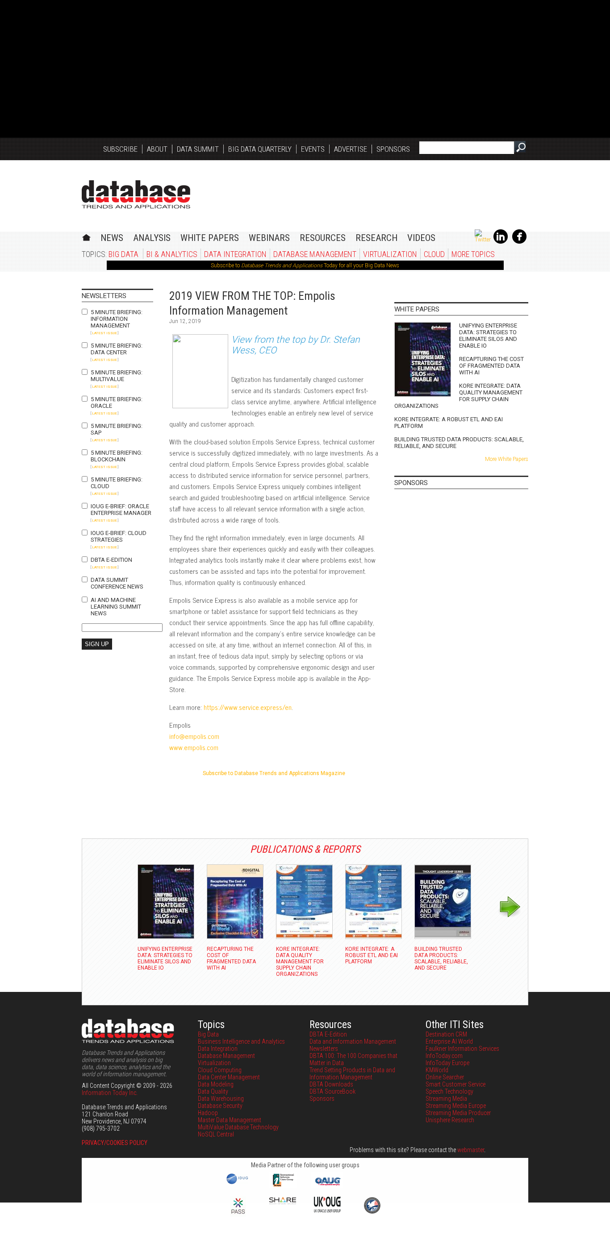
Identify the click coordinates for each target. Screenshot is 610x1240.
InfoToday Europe (447, 1062)
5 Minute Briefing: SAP (116, 429)
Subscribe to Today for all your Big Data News (305, 265)
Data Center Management (229, 1077)
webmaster (470, 1149)
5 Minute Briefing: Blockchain (116, 456)
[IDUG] (238, 1183)
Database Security (220, 1105)
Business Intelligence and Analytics (241, 1041)
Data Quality (213, 1091)
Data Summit (198, 149)
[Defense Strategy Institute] (372, 1212)
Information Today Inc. (110, 1092)
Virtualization (390, 254)
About (157, 149)
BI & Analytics (171, 254)
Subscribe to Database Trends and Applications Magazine (274, 773)
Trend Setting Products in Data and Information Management (352, 1073)
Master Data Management (229, 1120)
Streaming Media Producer (458, 1112)
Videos (421, 237)
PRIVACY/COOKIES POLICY (114, 1142)
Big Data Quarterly (260, 149)
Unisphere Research (450, 1120)
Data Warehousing (221, 1098)
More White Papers (506, 459)
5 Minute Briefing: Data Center (116, 349)
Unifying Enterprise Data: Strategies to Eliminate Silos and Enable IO (488, 335)
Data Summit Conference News (117, 583)
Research (376, 237)
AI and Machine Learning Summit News (116, 607)
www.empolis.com (193, 747)
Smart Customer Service (455, 1084)
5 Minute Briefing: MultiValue (116, 375)
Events (313, 149)
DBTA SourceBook (332, 1091)
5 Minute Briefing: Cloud (116, 482)
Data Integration (235, 254)
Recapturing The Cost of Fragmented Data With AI (491, 366)
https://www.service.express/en (248, 707)
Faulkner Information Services (462, 1048)
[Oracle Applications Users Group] (327, 1185)
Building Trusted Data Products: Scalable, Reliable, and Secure (459, 442)
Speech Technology (449, 1091)
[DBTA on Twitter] (483, 239)
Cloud (434, 254)
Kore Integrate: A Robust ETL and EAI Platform (448, 422)
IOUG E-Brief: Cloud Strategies (118, 536)
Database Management (314, 254)
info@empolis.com (194, 736)
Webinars (269, 237)
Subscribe (120, 149)
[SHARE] (282, 1202)
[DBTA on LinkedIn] (500, 242)
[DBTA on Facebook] (519, 242)
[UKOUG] (327, 1210)
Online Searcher (445, 1077)
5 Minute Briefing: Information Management (116, 319)
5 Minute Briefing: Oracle (116, 402)
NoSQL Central (216, 1134)
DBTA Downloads (331, 1084)
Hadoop (208, 1112)
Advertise (350, 149)
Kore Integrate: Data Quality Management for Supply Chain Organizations (458, 395)
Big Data (123, 254)
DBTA (136, 194)
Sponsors (393, 149)
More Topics (473, 254)
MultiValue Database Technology (238, 1127)
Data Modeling (216, 1084)
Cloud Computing (220, 1070)
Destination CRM (446, 1034)
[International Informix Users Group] (283, 1185)
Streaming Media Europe (456, 1105)
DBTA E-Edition (111, 559)
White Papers (209, 237)
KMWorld (437, 1070)
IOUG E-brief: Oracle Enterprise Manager (121, 509)
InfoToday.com (444, 1055)
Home (86, 236)
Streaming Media (446, 1098)
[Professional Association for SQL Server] (238, 1214)
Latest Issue (104, 333)
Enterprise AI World (449, 1041)
